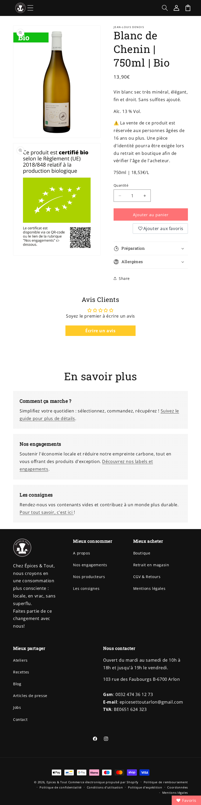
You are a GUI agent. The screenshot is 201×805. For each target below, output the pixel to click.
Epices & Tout (57, 782)
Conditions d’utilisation (105, 787)
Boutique (141, 553)
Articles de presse (30, 695)
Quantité (121, 185)
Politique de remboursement (166, 782)
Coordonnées (177, 787)
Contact (20, 719)
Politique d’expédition (145, 787)
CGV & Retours (147, 576)
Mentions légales (149, 588)
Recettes (21, 672)
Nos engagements (90, 564)
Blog (17, 683)
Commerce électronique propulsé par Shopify (103, 782)
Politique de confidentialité (61, 787)
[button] (30, 8)
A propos (81, 553)
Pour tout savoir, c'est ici (47, 512)
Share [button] (124, 278)
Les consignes (86, 588)
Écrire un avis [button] (100, 331)
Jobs (17, 707)
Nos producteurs (89, 576)
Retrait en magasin (151, 564)
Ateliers (20, 660)
